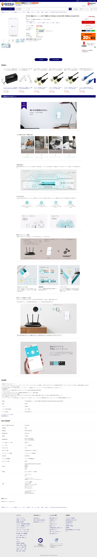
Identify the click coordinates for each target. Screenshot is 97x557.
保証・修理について (54, 533)
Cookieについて (69, 523)
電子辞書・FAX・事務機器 (21, 533)
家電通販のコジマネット (5, 12)
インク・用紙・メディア (21, 535)
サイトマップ (94, 5)
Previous (2, 80)
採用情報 (67, 527)
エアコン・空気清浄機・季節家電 (23, 523)
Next (95, 80)
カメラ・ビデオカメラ (20, 527)
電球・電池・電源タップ (21, 537)
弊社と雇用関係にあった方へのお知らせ (73, 530)
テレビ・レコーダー (20, 518)
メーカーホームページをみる (7, 414)
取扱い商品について (54, 518)
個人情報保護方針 (69, 521)
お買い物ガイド (84, 5)
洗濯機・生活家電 (20, 521)
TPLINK (26, 406)
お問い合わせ (89, 5)
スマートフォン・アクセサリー (22, 531)
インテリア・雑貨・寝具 (21, 547)
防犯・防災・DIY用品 (20, 550)
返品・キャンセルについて (55, 531)
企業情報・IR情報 (69, 525)
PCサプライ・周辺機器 (26, 12)
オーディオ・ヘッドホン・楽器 (22, 529)
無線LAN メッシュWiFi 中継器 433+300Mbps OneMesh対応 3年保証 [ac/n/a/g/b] (57, 12)
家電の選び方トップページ (39, 521)
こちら (30, 40)
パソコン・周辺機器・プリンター (16, 12)
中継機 (42, 12)
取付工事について (53, 529)
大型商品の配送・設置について (56, 527)
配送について (52, 525)
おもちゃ (18, 541)
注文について (52, 521)
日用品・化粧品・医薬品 (21, 545)
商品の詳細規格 (56, 59)
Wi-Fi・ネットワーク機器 (35, 12)
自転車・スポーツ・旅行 (21, 549)
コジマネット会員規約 (70, 518)
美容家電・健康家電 (20, 543)
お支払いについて (53, 523)
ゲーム (17, 539)
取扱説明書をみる (5, 415)
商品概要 (41, 59)
